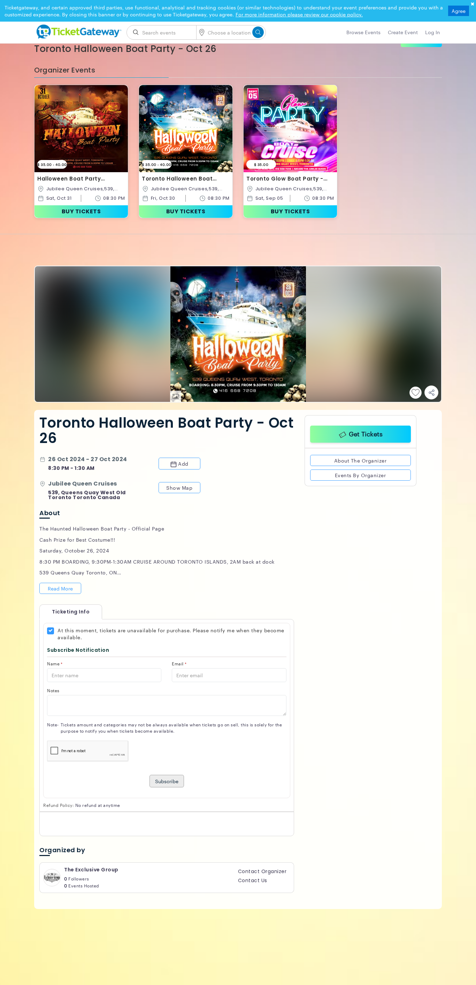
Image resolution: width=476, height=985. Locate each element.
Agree (459, 10)
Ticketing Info (64, 611)
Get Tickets (366, 432)
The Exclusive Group (91, 869)
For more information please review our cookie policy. (299, 14)
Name (55, 663)
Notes (53, 690)
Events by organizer (360, 473)
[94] (77, 30)
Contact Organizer (262, 871)
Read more (60, 588)
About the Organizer (360, 459)
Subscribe (166, 781)
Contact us (252, 880)
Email (179, 663)
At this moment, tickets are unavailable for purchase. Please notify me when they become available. (170, 634)
